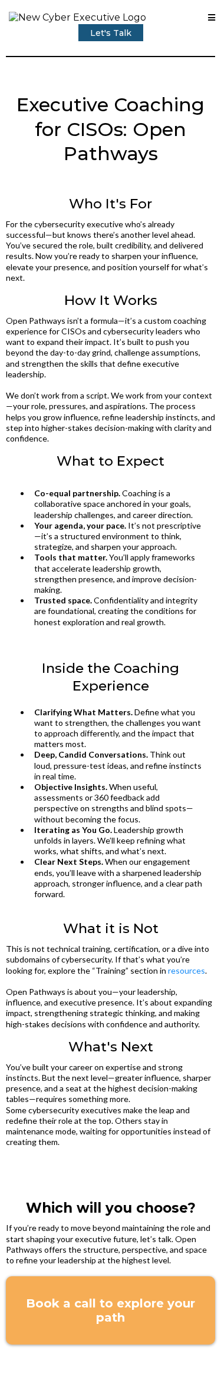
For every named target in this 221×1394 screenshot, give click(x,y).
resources (186, 970)
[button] (211, 18)
